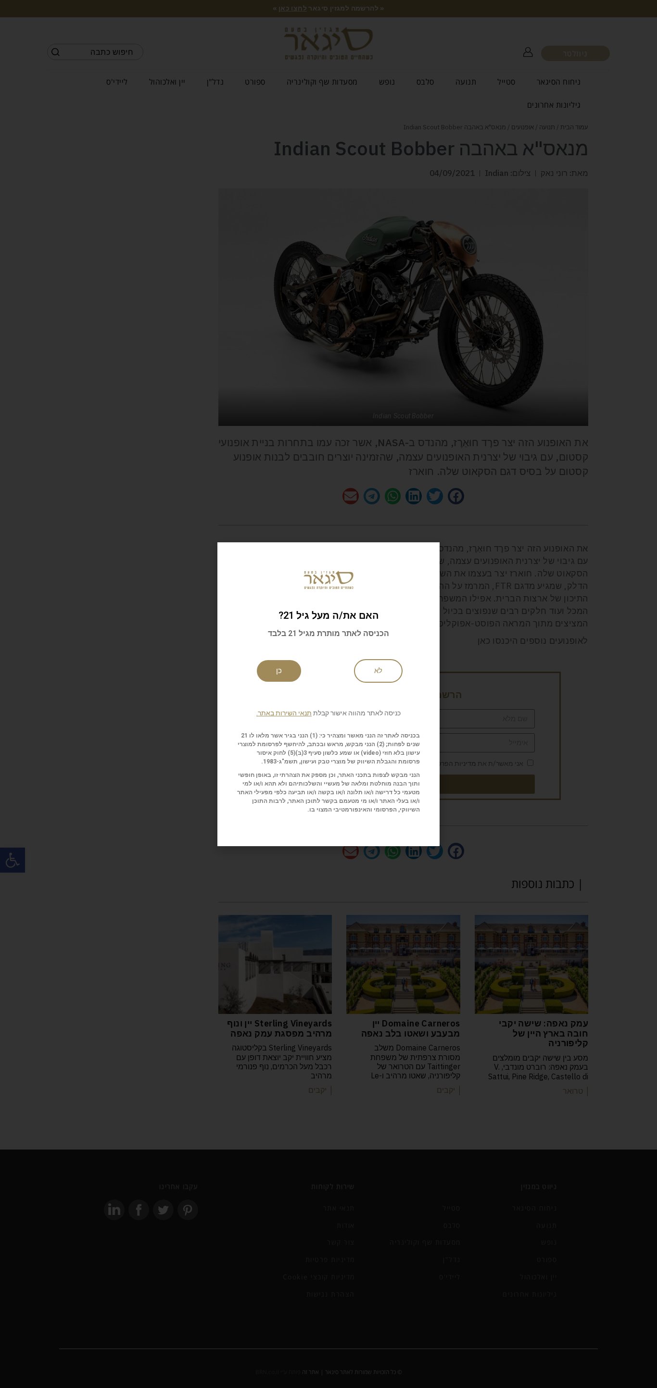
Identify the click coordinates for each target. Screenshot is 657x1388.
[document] (328, 694)
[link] (378, 671)
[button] (328, 713)
